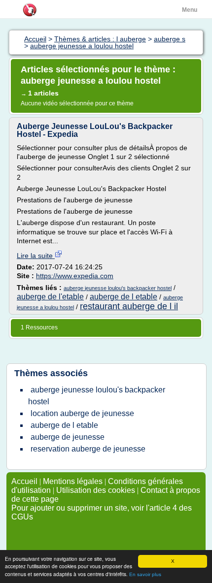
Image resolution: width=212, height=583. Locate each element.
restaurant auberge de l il (129, 306)
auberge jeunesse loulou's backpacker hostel (118, 288)
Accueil (24, 481)
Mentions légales (73, 481)
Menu (189, 9)
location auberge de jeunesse (82, 413)
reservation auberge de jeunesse (88, 449)
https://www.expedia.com (74, 276)
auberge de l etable (123, 296)
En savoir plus (145, 574)
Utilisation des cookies (95, 490)
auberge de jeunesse (68, 437)
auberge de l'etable (50, 296)
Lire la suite (36, 255)
